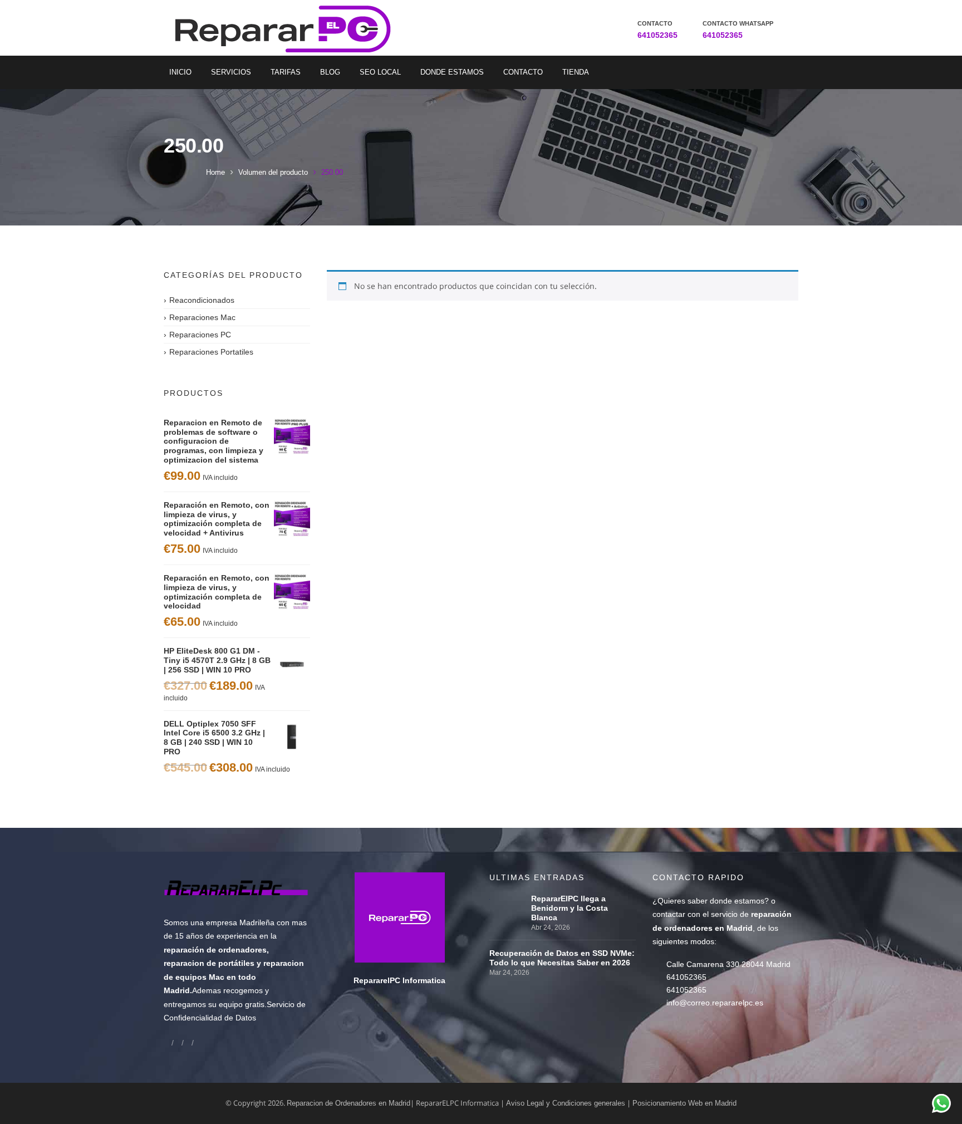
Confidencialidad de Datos (210, 1017)
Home (215, 172)
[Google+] (177, 1042)
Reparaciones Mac (202, 317)
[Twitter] (188, 1042)
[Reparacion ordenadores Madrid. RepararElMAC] (287, 28)
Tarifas (286, 72)
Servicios (231, 72)
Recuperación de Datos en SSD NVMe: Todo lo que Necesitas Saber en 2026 (562, 958)
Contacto (523, 72)
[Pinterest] (198, 1042)
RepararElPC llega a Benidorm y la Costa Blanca (569, 908)
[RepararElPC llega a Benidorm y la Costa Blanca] (507, 898)
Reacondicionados (201, 300)
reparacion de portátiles (209, 963)
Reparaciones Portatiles (211, 351)
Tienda (575, 72)
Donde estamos (452, 72)
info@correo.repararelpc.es (714, 1002)
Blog (330, 72)
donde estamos (737, 900)
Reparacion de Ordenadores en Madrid (348, 1103)
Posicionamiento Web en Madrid (684, 1103)
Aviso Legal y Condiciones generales (565, 1103)
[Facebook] (167, 1042)
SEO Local (380, 72)
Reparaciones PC (200, 334)
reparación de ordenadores (215, 949)
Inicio (180, 72)
